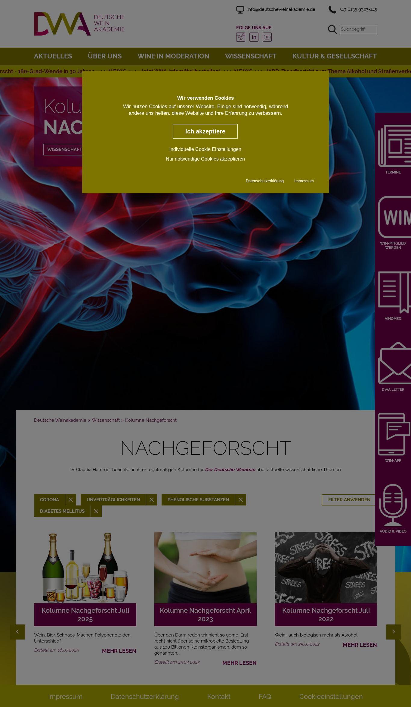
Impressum (304, 180)
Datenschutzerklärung (265, 180)
